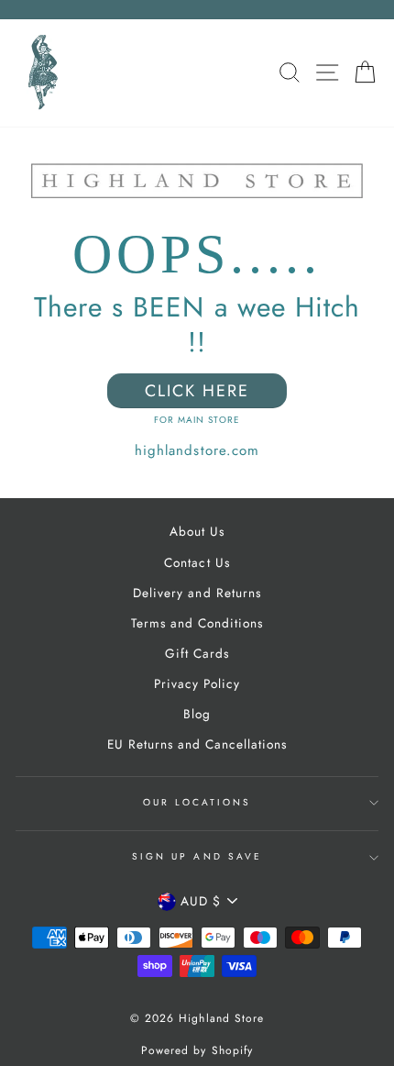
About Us (197, 531)
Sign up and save (197, 856)
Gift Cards (197, 653)
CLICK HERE (197, 391)
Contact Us (196, 562)
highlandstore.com (196, 450)
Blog (197, 714)
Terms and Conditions (197, 623)
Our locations (197, 802)
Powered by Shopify (196, 1050)
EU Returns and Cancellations (197, 744)
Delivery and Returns (196, 592)
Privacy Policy (197, 683)
